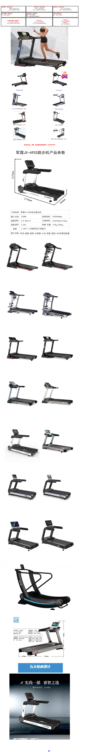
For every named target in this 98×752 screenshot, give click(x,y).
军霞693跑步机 (59, 90)
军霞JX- (14, 108)
